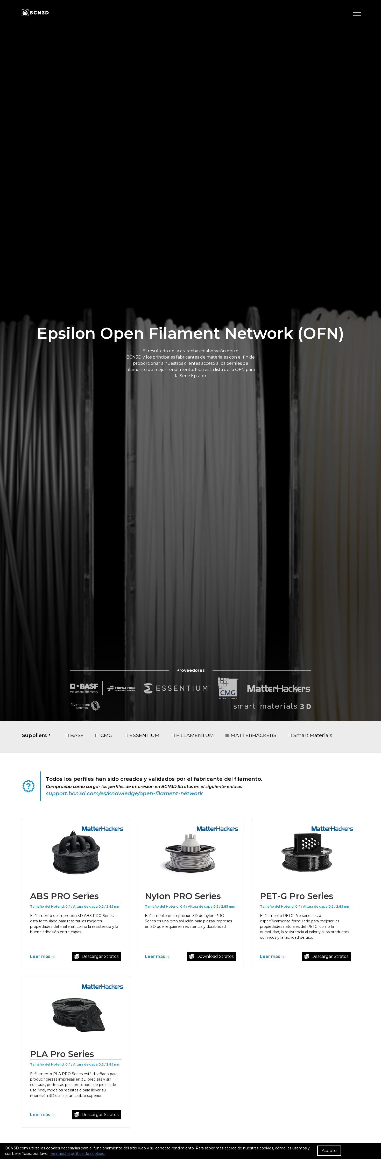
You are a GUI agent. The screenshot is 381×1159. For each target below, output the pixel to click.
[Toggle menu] (357, 13)
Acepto (329, 1150)
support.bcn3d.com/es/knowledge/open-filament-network (124, 793)
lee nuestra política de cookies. (77, 1153)
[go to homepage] (34, 13)
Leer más (40, 956)
